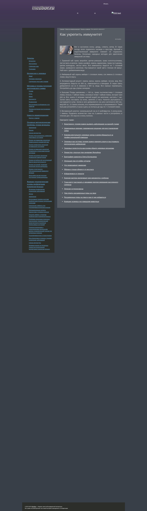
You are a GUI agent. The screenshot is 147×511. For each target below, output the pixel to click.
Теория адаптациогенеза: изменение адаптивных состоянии (40, 136)
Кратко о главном (34, 118)
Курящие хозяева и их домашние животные (81, 201)
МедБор (34, 506)
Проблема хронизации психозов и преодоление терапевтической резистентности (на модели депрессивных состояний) (39, 222)
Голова (31, 91)
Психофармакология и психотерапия (40, 235)
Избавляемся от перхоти (74, 173)
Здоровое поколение (35, 79)
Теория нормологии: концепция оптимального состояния (38, 145)
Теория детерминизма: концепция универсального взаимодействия (39, 141)
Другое (31, 194)
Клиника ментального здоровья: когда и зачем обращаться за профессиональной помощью (88, 136)
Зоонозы (30, 58)
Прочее (31, 130)
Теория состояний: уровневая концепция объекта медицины (38, 165)
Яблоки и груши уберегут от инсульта (79, 169)
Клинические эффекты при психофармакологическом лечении (39, 206)
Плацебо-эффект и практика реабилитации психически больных (40, 215)
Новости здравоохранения (37, 115)
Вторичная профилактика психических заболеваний (37, 190)
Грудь (30, 94)
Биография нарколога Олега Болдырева (80, 156)
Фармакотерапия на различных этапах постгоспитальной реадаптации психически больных (39, 247)
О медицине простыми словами (38, 81)
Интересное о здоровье (36, 73)
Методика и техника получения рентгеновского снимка (39, 87)
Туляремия (32, 69)
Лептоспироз (33, 63)
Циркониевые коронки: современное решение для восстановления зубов (91, 129)
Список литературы (35, 133)
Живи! (30, 76)
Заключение (32, 127)
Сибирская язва (34, 66)
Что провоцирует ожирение (75, 165)
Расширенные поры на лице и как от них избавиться (85, 197)
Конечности (32, 99)
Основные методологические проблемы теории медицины (38, 123)
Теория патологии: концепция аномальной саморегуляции (38, 156)
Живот (31, 96)
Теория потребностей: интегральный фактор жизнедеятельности (40, 161)
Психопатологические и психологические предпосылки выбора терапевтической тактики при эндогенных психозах (40, 230)
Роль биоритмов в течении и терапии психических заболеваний (40, 239)
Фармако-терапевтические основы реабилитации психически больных (37, 184)
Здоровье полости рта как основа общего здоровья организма (89, 148)
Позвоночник (33, 102)
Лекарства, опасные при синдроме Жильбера (82, 152)
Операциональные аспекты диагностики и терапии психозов (39, 211)
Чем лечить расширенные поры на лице (80, 193)
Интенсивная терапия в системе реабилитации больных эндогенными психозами (40, 201)
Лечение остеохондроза (73, 189)
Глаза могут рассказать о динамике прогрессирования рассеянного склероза (91, 183)
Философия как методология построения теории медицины (38, 176)
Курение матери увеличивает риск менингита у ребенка (86, 178)
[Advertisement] (38, 41)
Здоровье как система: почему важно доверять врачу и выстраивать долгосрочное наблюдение (91, 142)
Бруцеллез (32, 61)
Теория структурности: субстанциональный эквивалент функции (39, 171)
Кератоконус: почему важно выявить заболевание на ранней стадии (91, 124)
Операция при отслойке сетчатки (77, 161)
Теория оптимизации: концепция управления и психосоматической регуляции (39, 151)
